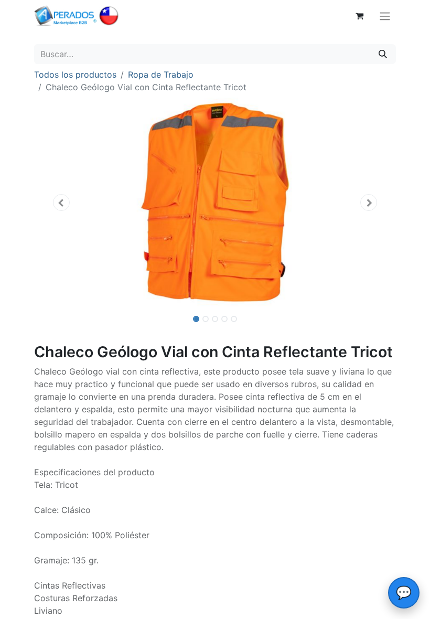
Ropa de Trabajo (161, 74)
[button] (61, 202)
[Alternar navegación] (385, 15)
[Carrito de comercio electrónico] (359, 15)
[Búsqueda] (383, 54)
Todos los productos (75, 74)
